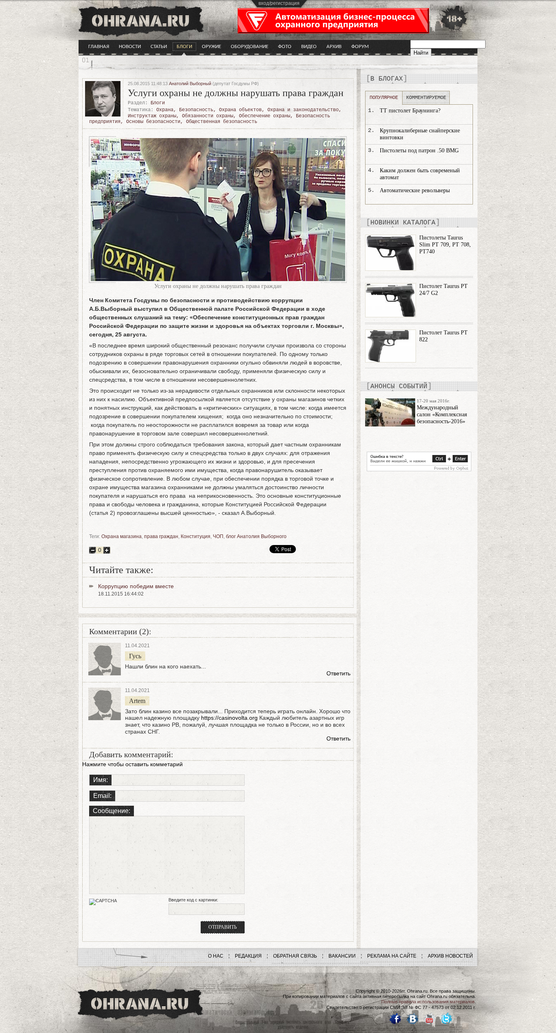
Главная (98, 46)
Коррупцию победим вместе (136, 586)
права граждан (161, 536)
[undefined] (419, 469)
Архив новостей (450, 956)
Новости (130, 46)
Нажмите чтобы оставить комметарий (132, 764)
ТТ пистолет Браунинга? (410, 111)
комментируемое (426, 98)
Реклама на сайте (391, 956)
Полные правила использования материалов (428, 1001)
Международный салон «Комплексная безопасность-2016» (442, 414)
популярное (384, 98)
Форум (360, 46)
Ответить (338, 673)
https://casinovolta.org (229, 717)
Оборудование (249, 46)
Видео (309, 46)
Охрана (164, 110)
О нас (215, 956)
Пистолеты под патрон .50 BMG (419, 150)
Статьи (159, 46)
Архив (333, 46)
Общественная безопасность (221, 122)
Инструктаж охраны (152, 116)
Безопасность (196, 110)
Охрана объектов (240, 110)
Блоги (184, 46)
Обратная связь (295, 956)
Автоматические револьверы (415, 190)
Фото (284, 46)
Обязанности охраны (207, 116)
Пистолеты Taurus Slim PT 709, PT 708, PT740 (445, 245)
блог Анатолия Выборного (256, 536)
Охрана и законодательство (303, 110)
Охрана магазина (121, 536)
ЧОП (218, 536)
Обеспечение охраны (264, 116)
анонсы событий (398, 386)
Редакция (248, 956)
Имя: (100, 779)
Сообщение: (111, 810)
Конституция (195, 536)
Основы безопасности (153, 122)
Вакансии (342, 956)
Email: (102, 795)
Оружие (211, 46)
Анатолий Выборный (190, 83)
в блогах (386, 79)
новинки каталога (403, 222)
